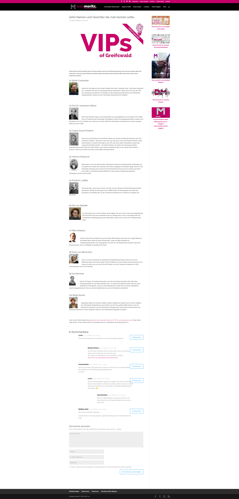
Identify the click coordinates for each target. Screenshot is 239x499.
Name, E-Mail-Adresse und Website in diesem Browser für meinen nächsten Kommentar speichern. (101, 467)
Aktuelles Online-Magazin (109, 491)
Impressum (95, 491)
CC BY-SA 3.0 (116, 320)
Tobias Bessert (76, 20)
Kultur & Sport (137, 6)
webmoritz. (135, 1)
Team (164, 6)
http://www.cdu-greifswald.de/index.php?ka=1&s (103, 357)
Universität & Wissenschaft (111, 6)
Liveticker (146, 6)
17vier (80, 335)
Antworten (136, 337)
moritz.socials (160, 1)
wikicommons (96, 320)
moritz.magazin (144, 1)
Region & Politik (126, 6)
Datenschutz (85, 491)
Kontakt (168, 1)
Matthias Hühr (83, 409)
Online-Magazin (156, 6)
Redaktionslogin (74, 491)
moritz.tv (152, 1)
